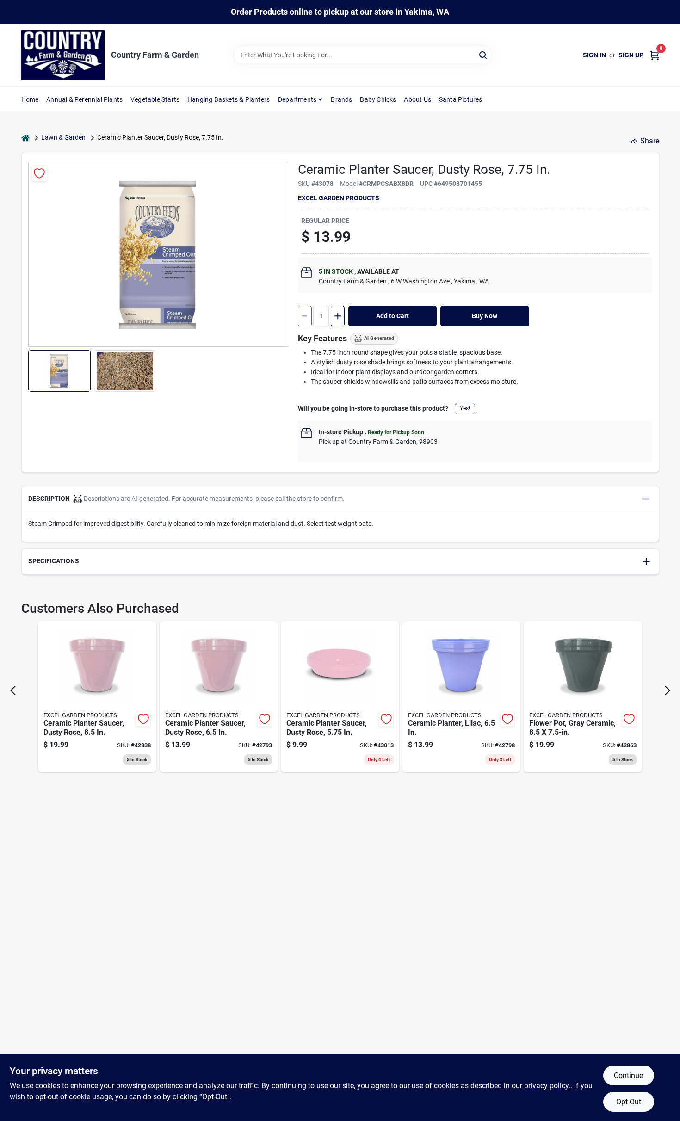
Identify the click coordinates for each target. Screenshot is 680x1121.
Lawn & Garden (63, 137)
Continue (628, 1075)
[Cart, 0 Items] (654, 55)
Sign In (594, 55)
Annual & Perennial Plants (84, 99)
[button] (59, 371)
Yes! (465, 408)
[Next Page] (667, 690)
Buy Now (484, 316)
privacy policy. (547, 1085)
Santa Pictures (460, 99)
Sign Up (630, 55)
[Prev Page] (13, 690)
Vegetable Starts (154, 99)
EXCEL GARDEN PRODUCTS (338, 198)
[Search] (483, 54)
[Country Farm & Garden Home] (63, 55)
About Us (417, 99)
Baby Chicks (378, 99)
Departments (297, 99)
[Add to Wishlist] (39, 173)
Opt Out (628, 1101)
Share (649, 140)
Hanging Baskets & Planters (228, 99)
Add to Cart (392, 316)
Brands (341, 99)
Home (30, 99)
